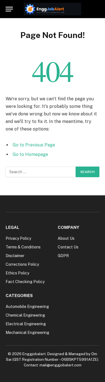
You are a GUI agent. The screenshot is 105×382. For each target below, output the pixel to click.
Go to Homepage (30, 154)
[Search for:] (41, 172)
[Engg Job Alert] (52, 9)
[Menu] (9, 9)
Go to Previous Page (34, 145)
